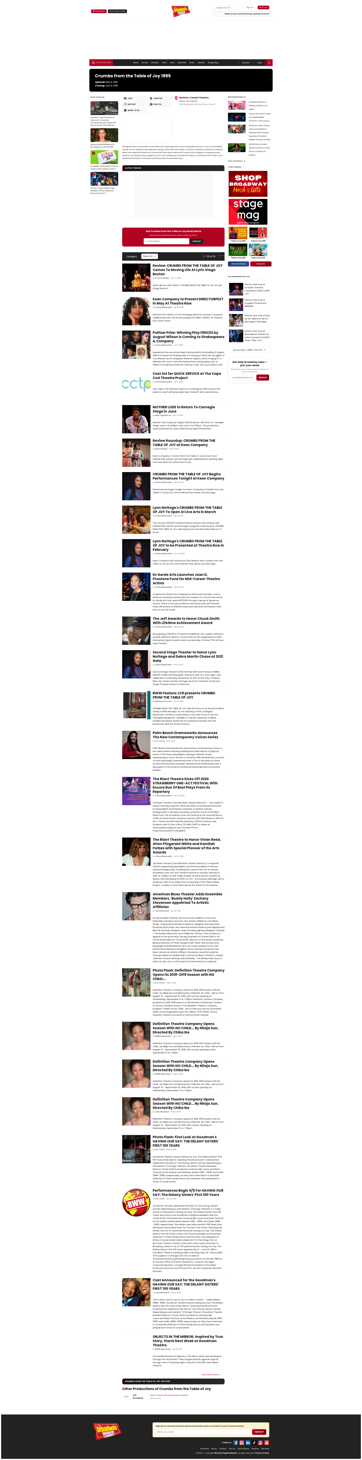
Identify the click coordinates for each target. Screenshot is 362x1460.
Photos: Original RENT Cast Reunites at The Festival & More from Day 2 (102, 184)
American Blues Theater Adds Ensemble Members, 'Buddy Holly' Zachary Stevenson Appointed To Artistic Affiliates (187, 900)
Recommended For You (239, 277)
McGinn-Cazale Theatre (194, 97)
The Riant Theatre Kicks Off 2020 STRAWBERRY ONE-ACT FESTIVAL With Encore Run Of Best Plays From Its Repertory (185, 785)
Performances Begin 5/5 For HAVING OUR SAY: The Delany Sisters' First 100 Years (188, 1192)
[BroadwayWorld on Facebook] (235, 1442)
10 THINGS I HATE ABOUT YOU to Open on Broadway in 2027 (104, 161)
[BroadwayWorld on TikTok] (254, 1442)
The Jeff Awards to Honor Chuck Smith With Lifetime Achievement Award (186, 620)
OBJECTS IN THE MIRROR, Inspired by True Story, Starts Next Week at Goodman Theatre (188, 1340)
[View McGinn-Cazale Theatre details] (147, 129)
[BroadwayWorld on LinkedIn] (248, 1442)
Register (246, 62)
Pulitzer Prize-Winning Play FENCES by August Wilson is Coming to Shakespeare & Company (188, 336)
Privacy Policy (262, 1453)
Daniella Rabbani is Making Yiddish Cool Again (258, 105)
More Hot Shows (238, 264)
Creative (158, 98)
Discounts (261, 264)
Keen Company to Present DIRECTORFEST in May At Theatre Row (188, 301)
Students (182, 62)
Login (259, 62)
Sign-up (250, 7)
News (135, 62)
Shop (191, 62)
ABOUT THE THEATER (188, 101)
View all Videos (235, 161)
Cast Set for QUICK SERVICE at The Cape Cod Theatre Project (187, 375)
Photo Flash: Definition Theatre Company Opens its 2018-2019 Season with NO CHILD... (189, 974)
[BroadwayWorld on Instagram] (241, 1442)
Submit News (243, 1448)
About (214, 1448)
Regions (255, 1448)
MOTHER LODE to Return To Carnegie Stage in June (184, 409)
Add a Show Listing (117, 11)
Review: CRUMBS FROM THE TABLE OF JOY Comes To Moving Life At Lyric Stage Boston (188, 269)
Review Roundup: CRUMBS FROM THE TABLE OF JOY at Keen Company (184, 442)
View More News (209, 1374)
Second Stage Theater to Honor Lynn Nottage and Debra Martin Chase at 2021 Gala (188, 656)
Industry (155, 62)
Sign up (263, 377)
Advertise (204, 1448)
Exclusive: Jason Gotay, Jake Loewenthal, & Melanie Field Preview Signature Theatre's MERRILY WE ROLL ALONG (259, 132)
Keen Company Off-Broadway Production (169, 1395)
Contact (222, 1448)
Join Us (232, 1448)
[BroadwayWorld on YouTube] (266, 1442)
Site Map (265, 1448)
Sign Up (197, 241)
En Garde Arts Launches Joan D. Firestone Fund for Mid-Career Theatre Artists (186, 578)
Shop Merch (100, 11)
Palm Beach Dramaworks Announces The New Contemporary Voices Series (185, 734)
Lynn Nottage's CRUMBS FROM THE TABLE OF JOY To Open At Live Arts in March (187, 509)
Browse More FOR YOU (247, 350)
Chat (164, 62)
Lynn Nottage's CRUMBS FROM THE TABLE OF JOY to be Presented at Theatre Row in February (188, 545)
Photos (157, 104)
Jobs (172, 62)
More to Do (134, 110)
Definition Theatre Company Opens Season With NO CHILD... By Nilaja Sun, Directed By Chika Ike (185, 1028)
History (132, 104)
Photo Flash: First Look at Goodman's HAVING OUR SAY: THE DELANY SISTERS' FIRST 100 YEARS (186, 1141)
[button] (269, 62)
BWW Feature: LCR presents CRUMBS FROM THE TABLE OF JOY (184, 695)
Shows (145, 62)
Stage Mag (213, 62)
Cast (130, 98)
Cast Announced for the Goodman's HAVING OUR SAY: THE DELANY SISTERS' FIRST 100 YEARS (186, 1284)
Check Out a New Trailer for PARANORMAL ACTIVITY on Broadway (260, 117)
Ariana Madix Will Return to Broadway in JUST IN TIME (102, 139)
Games (201, 62)
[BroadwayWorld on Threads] (260, 1442)
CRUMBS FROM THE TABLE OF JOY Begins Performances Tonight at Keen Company (188, 476)
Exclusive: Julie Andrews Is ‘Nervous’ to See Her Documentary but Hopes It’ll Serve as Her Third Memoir (103, 115)
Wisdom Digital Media (225, 1453)
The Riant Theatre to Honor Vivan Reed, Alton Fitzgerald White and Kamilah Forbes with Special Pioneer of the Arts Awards (187, 846)
